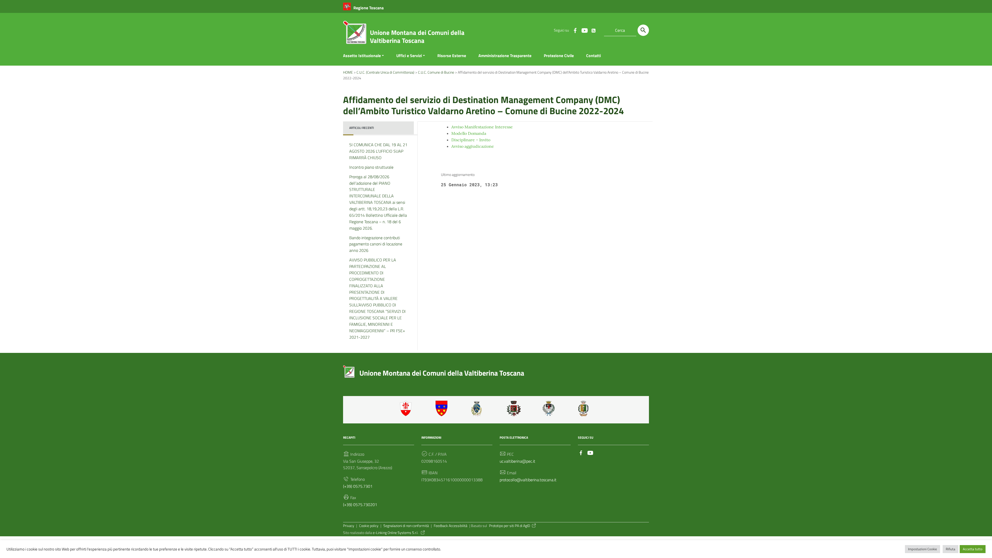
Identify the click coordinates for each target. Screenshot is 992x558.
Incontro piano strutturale (371, 167)
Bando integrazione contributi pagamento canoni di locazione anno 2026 (375, 244)
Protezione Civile (559, 55)
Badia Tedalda (443, 408)
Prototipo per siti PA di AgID (509, 525)
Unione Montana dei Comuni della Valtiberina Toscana (417, 36)
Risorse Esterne (451, 55)
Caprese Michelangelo (478, 408)
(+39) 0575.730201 (360, 504)
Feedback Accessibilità (450, 525)
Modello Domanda (468, 133)
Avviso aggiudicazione (472, 146)
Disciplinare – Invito (470, 139)
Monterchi (514, 408)
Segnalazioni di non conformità (406, 525)
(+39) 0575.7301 (358, 486)
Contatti (593, 55)
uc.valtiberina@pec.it (517, 461)
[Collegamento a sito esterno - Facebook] (575, 30)
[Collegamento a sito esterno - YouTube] (584, 30)
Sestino (585, 408)
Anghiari (407, 408)
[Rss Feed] (594, 29)
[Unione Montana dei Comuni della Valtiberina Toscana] (354, 34)
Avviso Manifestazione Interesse (482, 126)
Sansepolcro (549, 408)
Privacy (348, 525)
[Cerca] (643, 30)
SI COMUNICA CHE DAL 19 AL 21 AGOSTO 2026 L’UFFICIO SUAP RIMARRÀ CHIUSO (378, 151)
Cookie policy (368, 525)
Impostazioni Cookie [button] (922, 549)
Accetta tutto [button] (972, 549)
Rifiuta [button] (950, 549)
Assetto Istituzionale (362, 55)
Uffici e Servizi (409, 55)
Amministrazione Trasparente (504, 55)
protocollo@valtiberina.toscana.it (528, 480)
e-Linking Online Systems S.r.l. (396, 532)
